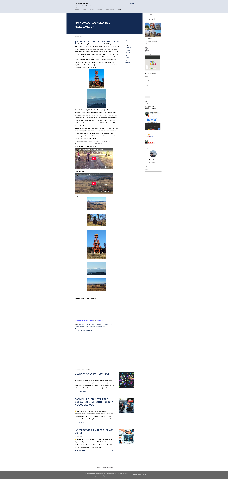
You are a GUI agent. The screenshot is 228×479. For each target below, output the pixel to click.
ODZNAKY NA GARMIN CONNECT (92, 373)
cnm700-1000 (127, 52)
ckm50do (127, 49)
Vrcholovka (147, 50)
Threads (146, 51)
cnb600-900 (127, 50)
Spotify (146, 48)
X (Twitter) (147, 46)
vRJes (126, 60)
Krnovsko (127, 59)
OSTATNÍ (119, 9)
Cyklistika (127, 57)
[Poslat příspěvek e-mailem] (75, 328)
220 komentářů (82, 391)
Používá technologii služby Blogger (105, 467)
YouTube (147, 43)
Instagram (147, 42)
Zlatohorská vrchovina (129, 64)
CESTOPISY (77, 9)
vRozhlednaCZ (127, 62)
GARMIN (84, 9)
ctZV (126, 55)
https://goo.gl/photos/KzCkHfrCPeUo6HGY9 (97, 141)
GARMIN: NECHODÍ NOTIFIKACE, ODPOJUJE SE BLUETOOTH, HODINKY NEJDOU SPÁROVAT (94, 402)
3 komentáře (82, 450)
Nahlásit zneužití (148, 14)
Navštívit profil (153, 162)
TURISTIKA (91, 9)
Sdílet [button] (126, 40)
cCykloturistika (128, 47)
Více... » (112, 391)
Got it (144, 475)
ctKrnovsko (127, 54)
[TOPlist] (147, 103)
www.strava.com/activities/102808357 (90, 144)
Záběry (76, 320)
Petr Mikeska (99, 320)
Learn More (137, 475)
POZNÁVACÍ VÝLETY (110, 9)
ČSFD (146, 47)
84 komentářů (82, 422)
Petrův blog (81, 3)
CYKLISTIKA (99, 9)
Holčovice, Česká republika (86, 330)
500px (146, 49)
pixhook (108, 469)
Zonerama (147, 45)
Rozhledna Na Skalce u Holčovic (85, 320)
